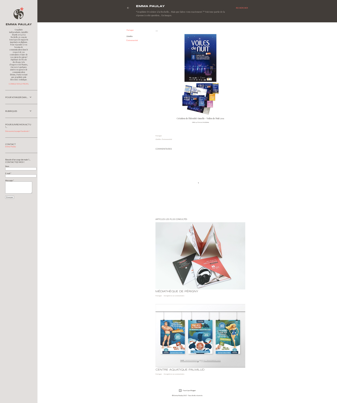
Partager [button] (130, 30)
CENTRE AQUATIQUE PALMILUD (179, 370)
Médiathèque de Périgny (176, 291)
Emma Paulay (10, 146)
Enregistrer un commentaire (174, 296)
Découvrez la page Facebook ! (17, 131)
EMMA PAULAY (150, 6)
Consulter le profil (19, 84)
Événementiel (132, 40)
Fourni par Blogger (189, 390)
